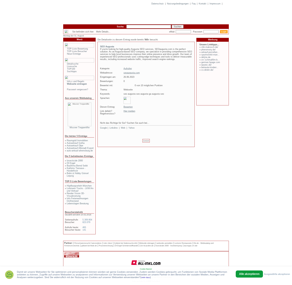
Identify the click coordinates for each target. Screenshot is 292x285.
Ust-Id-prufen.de (146, 246)
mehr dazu (145, 277)
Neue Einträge (74, 54)
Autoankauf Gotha (75, 143)
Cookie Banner (146, 269)
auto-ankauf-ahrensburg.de (80, 150)
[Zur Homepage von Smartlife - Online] (9, 275)
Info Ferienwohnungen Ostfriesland (77, 199)
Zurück (146, 141)
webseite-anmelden (165, 243)
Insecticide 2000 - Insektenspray (168, 246)
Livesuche (72, 66)
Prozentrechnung (106, 246)
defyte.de (205, 57)
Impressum (215, 3)
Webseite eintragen (147, 243)
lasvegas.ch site (190, 246)
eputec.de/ (206, 65)
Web (123, 128)
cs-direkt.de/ (207, 70)
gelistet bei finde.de (89, 246)
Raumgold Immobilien (77, 140)
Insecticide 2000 (75, 160)
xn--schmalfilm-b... (210, 59)
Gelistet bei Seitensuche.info (125, 243)
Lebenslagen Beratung (78, 203)
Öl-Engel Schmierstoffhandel (126, 246)
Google (103, 128)
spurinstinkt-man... (210, 54)
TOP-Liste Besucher (77, 51)
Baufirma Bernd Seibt (77, 165)
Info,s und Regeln (75, 81)
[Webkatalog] (71, 257)
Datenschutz (157, 3)
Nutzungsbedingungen (178, 3)
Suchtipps (72, 71)
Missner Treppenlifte (80, 127)
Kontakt (202, 3)
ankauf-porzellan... (210, 52)
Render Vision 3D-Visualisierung (75, 194)
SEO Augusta (107, 46)
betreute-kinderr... (209, 67)
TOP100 (71, 69)
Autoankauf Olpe (75, 145)
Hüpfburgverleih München (79, 185)
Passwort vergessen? (77, 89)
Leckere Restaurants (183, 243)
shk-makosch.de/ (209, 47)
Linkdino (114, 128)
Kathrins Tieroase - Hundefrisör (76, 169)
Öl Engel (71, 163)
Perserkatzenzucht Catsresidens (88, 243)
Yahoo (131, 128)
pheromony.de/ (208, 49)
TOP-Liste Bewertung (77, 48)
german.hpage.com (210, 62)
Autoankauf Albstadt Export (80, 148)
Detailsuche (72, 64)
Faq (194, 3)
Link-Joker (107, 243)
